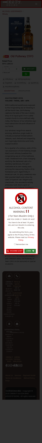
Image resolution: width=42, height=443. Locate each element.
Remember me (22, 244)
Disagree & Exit (16, 251)
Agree (28, 251)
